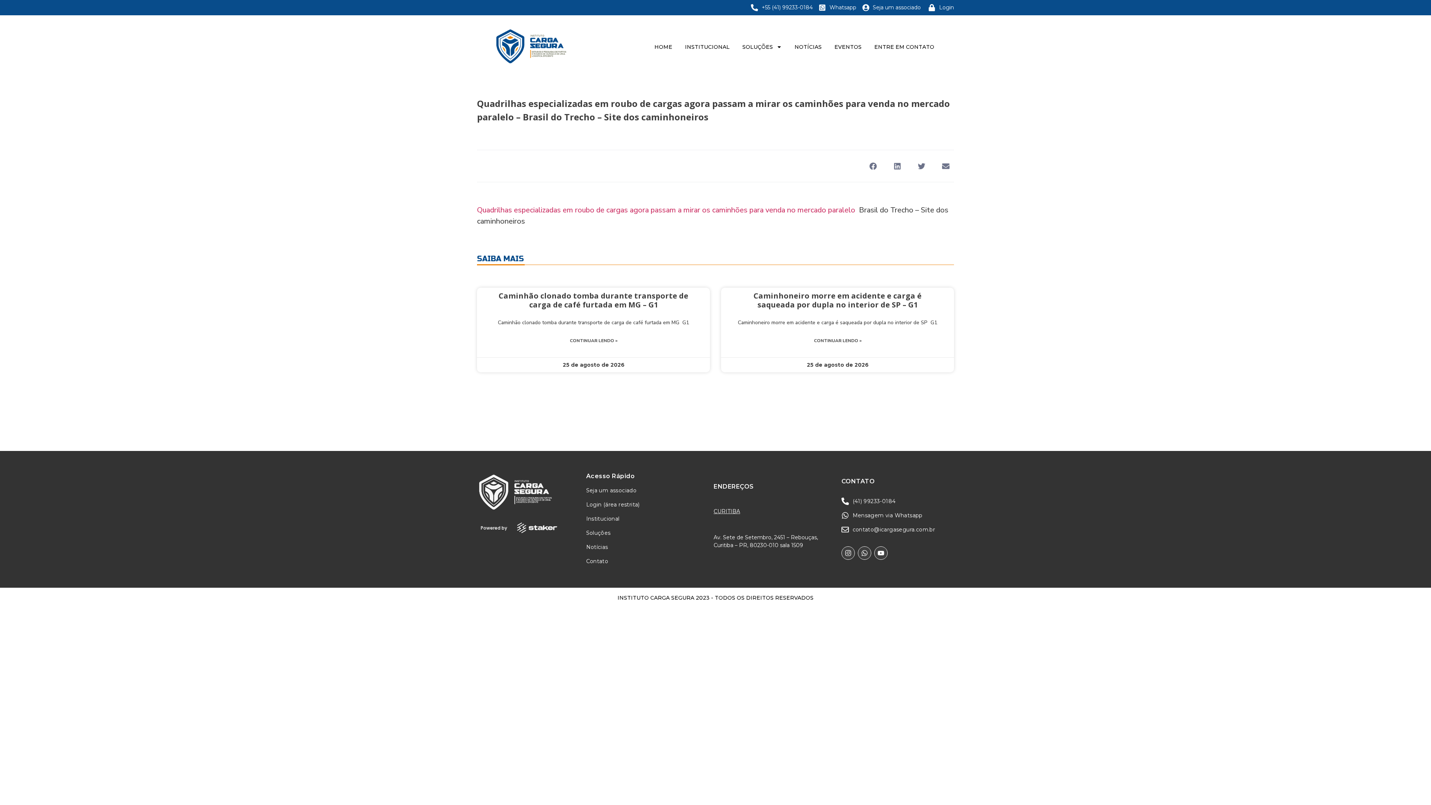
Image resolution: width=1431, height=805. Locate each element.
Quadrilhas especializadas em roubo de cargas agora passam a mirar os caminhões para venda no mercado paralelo (666, 210)
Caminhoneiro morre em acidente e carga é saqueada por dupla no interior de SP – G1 (838, 300)
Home (663, 47)
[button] (873, 166)
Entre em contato (904, 47)
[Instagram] (848, 553)
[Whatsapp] (864, 553)
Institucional (707, 47)
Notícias (808, 47)
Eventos (848, 47)
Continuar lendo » (593, 341)
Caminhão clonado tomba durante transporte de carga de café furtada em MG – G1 (593, 300)
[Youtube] (881, 553)
